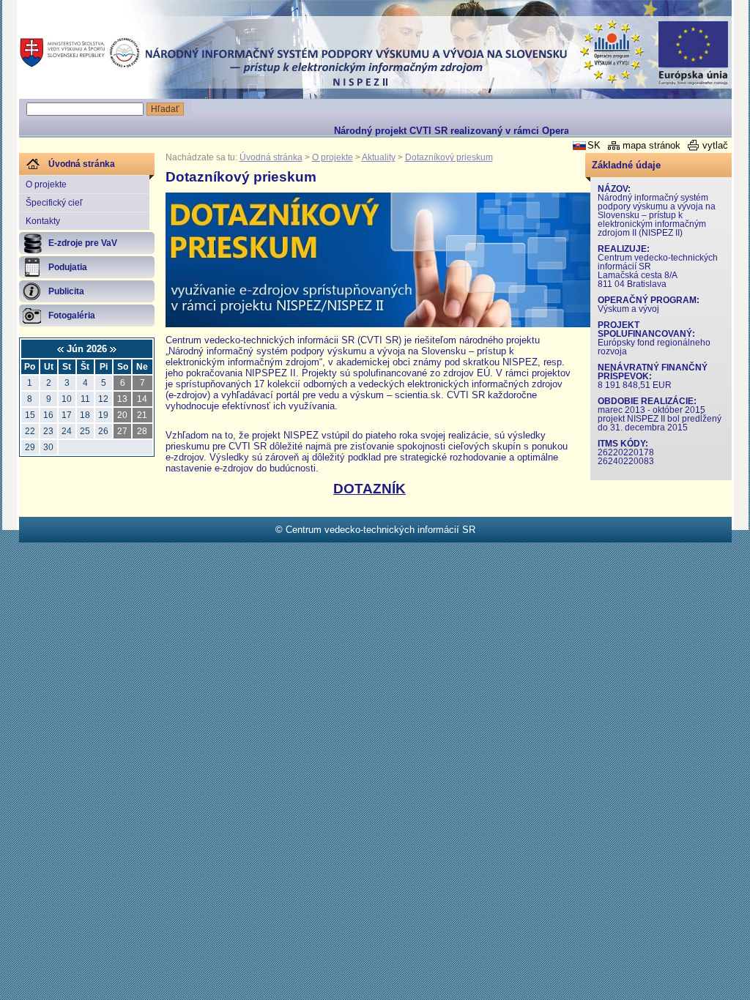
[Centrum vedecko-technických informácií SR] (79, 52)
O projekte (46, 184)
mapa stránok (651, 145)
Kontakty (43, 221)
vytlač (715, 145)
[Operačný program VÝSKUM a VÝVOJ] (611, 52)
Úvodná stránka (271, 157)
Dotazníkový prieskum (449, 157)
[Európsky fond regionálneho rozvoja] (692, 53)
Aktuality (379, 157)
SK (594, 145)
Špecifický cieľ (54, 202)
